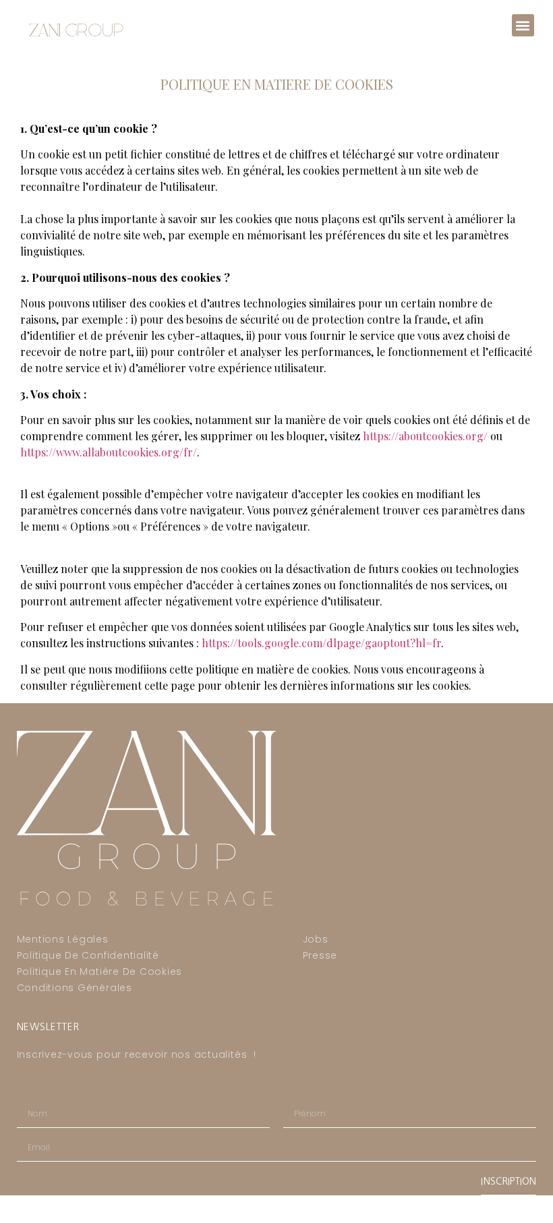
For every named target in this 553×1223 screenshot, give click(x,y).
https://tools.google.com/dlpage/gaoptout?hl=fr (321, 643)
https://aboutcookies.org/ (425, 436)
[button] (523, 25)
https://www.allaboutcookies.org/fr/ (108, 452)
